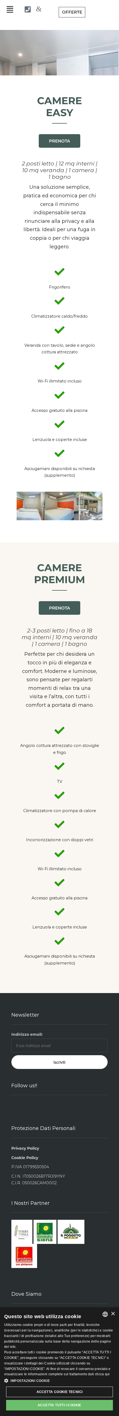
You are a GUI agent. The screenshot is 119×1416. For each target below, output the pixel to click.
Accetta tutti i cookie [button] (59, 1405)
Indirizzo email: (27, 1034)
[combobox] (105, 1314)
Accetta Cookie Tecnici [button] (60, 1392)
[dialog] (59, 1361)
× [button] (113, 1314)
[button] (22, 505)
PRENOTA (59, 141)
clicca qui (102, 1374)
